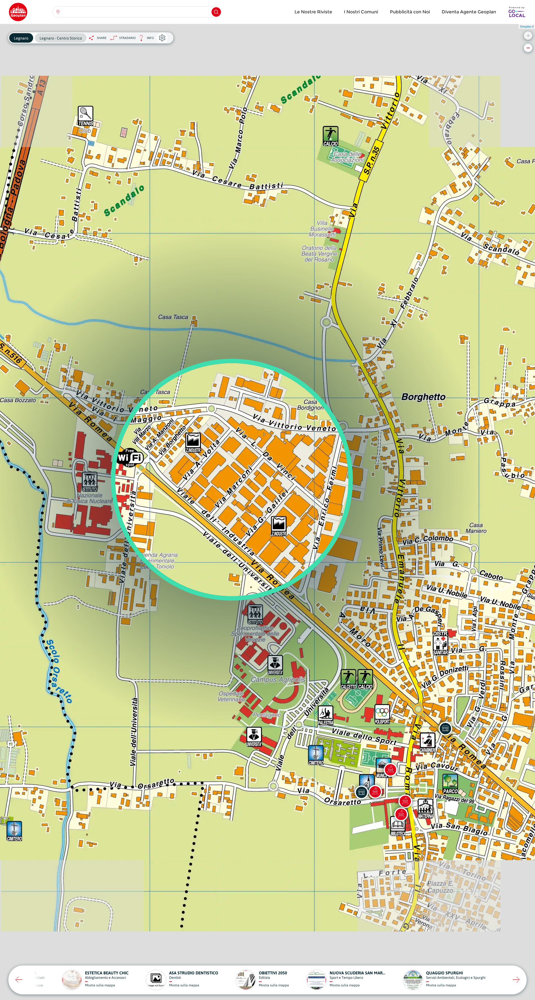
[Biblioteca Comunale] (390, 769)
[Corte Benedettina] (401, 814)
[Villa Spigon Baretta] (405, 801)
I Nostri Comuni (361, 11)
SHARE (101, 38)
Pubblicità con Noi (410, 11)
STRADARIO (127, 38)
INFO (145, 39)
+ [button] (528, 35)
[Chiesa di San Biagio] (375, 791)
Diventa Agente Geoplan (469, 11)
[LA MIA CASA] (445, 728)
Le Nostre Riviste (313, 11)
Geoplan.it (527, 26)
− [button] (528, 47)
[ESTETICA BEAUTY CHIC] (361, 792)
